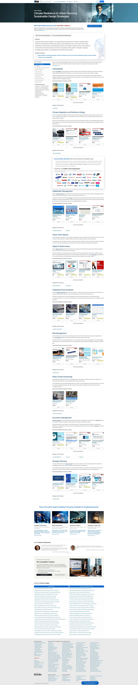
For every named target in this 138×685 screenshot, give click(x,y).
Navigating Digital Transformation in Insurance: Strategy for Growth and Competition (47, 634)
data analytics (94, 254)
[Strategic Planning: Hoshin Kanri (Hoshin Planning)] (71, 478)
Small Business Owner (93, 678)
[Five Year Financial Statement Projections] (98, 308)
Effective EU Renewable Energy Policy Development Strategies (80, 611)
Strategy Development (39, 530)
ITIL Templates (64, 664)
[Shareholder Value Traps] (98, 210)
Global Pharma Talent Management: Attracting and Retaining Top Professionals (82, 590)
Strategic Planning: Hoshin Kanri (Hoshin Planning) (71, 484)
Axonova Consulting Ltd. (97, 273)
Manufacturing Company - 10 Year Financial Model (84, 314)
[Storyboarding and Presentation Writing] (71, 132)
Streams (35, 653)
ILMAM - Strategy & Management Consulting (61, 486)
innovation (98, 420)
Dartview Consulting (57, 360)
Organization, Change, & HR (52, 679)
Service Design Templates (94, 654)
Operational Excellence (38, 646)
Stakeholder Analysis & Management (57, 216)
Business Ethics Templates (52, 653)
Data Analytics (37, 86)
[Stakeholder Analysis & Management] (58, 210)
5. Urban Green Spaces (38, 71)
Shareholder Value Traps (96, 215)
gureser (81, 218)
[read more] (101, 548)
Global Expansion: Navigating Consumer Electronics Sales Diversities (45, 596)
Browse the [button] (60, 1)
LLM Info (77, 680)
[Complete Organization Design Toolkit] (58, 132)
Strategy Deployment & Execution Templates (96, 660)
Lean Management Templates (80, 645)
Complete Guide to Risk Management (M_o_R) (57, 358)
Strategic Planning (38, 95)
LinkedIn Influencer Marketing (38, 665)
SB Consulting (69, 218)
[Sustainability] (58, 87)
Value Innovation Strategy (94, 680)
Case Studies (64, 678)
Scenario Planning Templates (94, 653)
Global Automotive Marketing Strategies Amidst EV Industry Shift (80, 615)
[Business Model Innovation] (71, 436)
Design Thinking (56, 441)
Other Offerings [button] (69, 1)
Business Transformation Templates (53, 659)
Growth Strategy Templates (66, 659)
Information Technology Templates (67, 666)
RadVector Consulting (96, 359)
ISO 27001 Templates (65, 661)
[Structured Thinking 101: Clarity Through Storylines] (85, 132)
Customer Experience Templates (67, 645)
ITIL (63, 532)
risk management (58, 337)
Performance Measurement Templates (81, 659)
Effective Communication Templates (67, 653)
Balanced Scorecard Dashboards (53, 652)
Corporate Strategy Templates (52, 671)
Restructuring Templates (93, 646)
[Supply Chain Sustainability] (85, 87)
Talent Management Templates (94, 664)
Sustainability (45, 95)
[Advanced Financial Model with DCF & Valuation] (71, 308)
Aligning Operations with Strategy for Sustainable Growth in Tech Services (46, 594)
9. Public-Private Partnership (39, 78)
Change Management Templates (53, 661)
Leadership (89, 531)
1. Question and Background (39, 64)
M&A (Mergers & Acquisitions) (44, 531)
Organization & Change (38, 647)
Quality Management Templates (94, 642)
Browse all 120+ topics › (38, 535)
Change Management (91, 530)
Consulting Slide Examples (66, 679)
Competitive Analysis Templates (52, 665)
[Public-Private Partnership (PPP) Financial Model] (58, 395)
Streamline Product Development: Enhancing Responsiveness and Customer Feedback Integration (49, 619)
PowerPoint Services (37, 655)
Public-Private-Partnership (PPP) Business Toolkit (71, 401)
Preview (58, 99)
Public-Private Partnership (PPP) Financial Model (58, 401)
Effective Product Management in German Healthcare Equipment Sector (81, 613)
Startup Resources (92, 679)
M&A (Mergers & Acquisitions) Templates (82, 647)
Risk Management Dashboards (94, 647)
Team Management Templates (94, 666)
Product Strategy (92, 677)
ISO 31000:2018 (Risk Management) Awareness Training (84, 358)
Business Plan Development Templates (54, 655)
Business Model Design (57, 153)
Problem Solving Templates (80, 665)
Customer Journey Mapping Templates (67, 646)
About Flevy (76, 1)
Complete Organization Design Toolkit (57, 138)
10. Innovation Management (39, 80)
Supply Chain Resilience (70, 357)
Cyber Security (62, 530)
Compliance (90, 532)
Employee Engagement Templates (67, 654)
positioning (96, 425)
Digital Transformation (45, 86)
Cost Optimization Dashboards (66, 642)
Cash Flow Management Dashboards (53, 660)
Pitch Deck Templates (79, 660)
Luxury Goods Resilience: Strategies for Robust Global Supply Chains (80, 617)
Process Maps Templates (79, 667)
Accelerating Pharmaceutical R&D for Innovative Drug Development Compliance (82, 628)
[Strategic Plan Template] (85, 478)
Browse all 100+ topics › (91, 535)
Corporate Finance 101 (57, 141)
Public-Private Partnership (57, 413)
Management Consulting (51, 680)
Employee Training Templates (66, 655)
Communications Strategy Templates (53, 664)
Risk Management (38, 91)
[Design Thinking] (58, 436)
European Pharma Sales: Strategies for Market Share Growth (79, 630)
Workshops (68, 230)
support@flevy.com (41, 30)
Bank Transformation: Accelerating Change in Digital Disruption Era (80, 634)
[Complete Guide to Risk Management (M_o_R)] (58, 352)
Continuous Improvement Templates (53, 667)
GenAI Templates (64, 658)
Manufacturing (72, 531)
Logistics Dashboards (79, 646)
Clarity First (82, 141)
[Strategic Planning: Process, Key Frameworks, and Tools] (58, 478)
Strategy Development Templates (95, 661)
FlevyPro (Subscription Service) (38, 652)
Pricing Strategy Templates (80, 664)
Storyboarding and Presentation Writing (70, 138)
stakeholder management (60, 193)
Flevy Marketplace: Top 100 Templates (39, 642)
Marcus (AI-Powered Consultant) (39, 662)
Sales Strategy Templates (93, 652)
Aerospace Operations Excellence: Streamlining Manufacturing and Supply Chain (47, 617)
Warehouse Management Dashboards (95, 671)
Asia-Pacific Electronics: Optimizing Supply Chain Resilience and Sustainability (46, 601)
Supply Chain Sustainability (84, 92)
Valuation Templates (93, 667)
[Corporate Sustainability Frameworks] (98, 87)
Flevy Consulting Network (38, 654)
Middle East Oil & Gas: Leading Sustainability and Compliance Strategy (45, 613)
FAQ (34, 666)
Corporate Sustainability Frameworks (96, 93)
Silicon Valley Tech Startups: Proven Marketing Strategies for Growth (80, 588)
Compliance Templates (51, 666)
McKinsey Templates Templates (80, 653)
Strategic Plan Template (83, 483)
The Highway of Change (57, 218)
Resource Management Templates (95, 645)
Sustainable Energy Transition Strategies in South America (43, 609)
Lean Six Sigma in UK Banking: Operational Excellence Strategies (44, 628)
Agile (61, 532)
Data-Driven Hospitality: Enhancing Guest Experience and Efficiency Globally (82, 601)
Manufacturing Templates (79, 648)
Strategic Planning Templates (94, 658)
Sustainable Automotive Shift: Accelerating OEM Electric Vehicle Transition (81, 596)
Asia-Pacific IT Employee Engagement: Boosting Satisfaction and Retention (46, 621)
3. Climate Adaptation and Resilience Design (42, 67)
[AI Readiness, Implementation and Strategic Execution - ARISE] (98, 265)
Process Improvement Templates (81, 666)
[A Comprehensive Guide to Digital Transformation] (71, 265)
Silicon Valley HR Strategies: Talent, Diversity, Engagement (43, 588)
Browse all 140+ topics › (73, 534)
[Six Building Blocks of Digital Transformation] (85, 265)
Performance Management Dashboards (82, 658)
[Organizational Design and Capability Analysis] (98, 132)
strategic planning (69, 463)
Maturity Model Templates (80, 652)
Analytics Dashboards (51, 646)
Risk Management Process (97, 357)
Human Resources (98, 530)
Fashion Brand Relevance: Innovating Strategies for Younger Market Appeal (46, 611)
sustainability (58, 71)
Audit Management (79, 531)
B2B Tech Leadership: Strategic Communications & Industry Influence (45, 605)
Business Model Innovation (71, 441)
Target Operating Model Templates (95, 665)
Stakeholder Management (39, 93)
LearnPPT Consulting (70, 141)
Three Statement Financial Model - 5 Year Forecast (57, 314)
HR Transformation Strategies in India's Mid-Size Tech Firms (43, 603)
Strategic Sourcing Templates (94, 659)
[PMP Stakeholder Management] (85, 210)
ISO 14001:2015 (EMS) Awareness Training (70, 93)
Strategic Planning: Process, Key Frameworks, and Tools (58, 484)
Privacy (39, 666)
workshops (71, 197)
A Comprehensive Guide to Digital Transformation (71, 271)
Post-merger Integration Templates (81, 661)
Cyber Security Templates (66, 648)
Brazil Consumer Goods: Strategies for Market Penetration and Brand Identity (82, 609)
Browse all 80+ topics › (55, 534)
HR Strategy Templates (65, 660)
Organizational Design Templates (81, 655)
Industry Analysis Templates (66, 665)
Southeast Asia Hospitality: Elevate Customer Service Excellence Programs (81, 619)
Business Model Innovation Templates (53, 654)
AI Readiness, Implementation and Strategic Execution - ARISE (97, 271)
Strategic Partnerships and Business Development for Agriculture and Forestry (82, 594)
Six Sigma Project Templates (94, 655)
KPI (34, 530)
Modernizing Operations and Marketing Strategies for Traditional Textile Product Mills (83, 626)
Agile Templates (50, 645)
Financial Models (37, 648)
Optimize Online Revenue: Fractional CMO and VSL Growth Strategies (81, 632)
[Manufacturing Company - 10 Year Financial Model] (85, 308)
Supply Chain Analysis (82, 530)
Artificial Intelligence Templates (52, 647)
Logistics (76, 532)
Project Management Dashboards (81, 671)
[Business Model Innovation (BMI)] (85, 436)
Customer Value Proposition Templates (67, 647)
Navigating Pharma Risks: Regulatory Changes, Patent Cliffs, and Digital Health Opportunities (49, 632)
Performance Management (45, 532)
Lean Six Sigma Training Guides (81, 679)
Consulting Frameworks (38, 649)
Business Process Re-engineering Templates (54, 658)
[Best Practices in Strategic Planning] (98, 478)
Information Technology (56, 532)
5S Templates (50, 642)
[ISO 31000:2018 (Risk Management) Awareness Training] (85, 352)
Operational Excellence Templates (81, 654)
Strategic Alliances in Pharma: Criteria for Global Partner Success (80, 592)
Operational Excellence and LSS (53, 678)
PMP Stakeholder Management (82, 216)
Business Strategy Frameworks (66, 677)
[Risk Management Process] (98, 352)
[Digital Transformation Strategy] (58, 265)
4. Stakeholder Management (39, 69)
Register (101, 1)
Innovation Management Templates (67, 667)
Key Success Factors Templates (80, 642)
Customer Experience (61, 531)
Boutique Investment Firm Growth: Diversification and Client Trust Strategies (82, 605)
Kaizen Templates (64, 671)
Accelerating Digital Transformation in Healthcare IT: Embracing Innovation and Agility (47, 630)
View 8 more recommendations (78, 102)
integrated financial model (61, 292)
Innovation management (56, 420)
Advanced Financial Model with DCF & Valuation (71, 314)
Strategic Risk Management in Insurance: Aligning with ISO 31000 (80, 621)
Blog (41, 666)
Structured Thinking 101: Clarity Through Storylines (84, 138)
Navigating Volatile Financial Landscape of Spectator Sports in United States (46, 590)
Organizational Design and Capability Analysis (97, 138)
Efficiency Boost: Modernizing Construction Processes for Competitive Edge (46, 615)
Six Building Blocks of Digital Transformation (84, 271)
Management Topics (37, 661)
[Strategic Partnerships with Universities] (98, 436)
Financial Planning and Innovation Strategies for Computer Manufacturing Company (47, 592)
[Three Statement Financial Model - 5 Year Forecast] (58, 308)
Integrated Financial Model (39, 89)
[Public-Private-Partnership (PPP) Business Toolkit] (71, 395)
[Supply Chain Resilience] (71, 352)
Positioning (47, 89)
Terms (37, 666)
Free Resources (78, 677)
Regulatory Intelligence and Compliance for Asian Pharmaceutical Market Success (47, 607)
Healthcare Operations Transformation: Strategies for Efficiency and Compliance (82, 607)
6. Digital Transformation (38, 73)
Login (98, 1)
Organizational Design (95, 531)
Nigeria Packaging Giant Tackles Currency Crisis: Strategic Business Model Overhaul (83, 603)
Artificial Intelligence (55, 530)
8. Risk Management (38, 76)
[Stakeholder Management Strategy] (71, 210)
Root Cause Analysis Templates (94, 648)
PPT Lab (81, 273)
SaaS (66, 531)
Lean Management (79, 678)
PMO (79, 532)
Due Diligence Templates (65, 652)
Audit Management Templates (52, 648)
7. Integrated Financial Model (39, 74)
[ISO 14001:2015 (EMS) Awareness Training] (71, 87)
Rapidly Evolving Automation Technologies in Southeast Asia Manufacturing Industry (47, 626)
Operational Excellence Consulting (85, 360)
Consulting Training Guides (66, 680)
